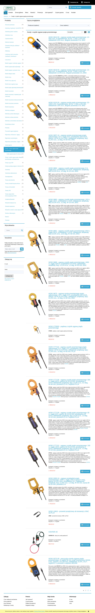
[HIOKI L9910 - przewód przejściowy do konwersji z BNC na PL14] (37, 514)
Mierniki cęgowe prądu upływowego (12, 66)
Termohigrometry (8, 176)
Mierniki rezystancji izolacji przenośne (13, 99)
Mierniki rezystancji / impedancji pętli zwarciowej (13, 95)
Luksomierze (8, 59)
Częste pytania (29, 601)
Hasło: (6, 269)
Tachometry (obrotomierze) (11, 173)
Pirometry (7, 127)
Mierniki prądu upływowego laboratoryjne (13, 87)
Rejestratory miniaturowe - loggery (12, 134)
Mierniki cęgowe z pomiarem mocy (12, 70)
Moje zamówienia (52, 601)
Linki (70, 603)
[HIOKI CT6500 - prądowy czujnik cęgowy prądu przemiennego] (37, 330)
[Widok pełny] (89, 32)
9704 (68, 51)
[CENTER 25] (37, 542)
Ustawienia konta (52, 605)
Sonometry (7, 169)
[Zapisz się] (22, 249)
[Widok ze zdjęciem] (85, 32)
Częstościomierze (9, 38)
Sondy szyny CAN (9, 162)
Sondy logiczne (8, 145)
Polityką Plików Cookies (39, 611)
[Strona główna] (9, 8)
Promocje (7, 220)
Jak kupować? (29, 599)
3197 (87, 182)
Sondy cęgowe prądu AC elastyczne (14, 153)
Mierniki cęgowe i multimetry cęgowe (13, 63)
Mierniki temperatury (9, 106)
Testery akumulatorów (10, 180)
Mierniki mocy (8, 77)
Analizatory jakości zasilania (11, 31)
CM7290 (88, 396)
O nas (70, 599)
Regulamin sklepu (30, 605)
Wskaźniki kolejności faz (10, 202)
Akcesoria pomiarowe (9, 24)
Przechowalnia (51, 603)
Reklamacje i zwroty (9, 605)
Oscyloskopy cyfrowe (9, 124)
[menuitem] (10, 12)
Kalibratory (7, 50)
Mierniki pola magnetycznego (11, 84)
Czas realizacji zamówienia (10, 599)
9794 (79, 116)
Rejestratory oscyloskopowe (11, 138)
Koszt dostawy (7, 603)
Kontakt (71, 601)
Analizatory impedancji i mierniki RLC (13, 28)
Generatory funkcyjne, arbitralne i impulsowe (12, 46)
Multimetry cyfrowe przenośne (11, 117)
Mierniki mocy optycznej (10, 80)
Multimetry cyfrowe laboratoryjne (12, 113)
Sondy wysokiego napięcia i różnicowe (13, 166)
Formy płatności (8, 601)
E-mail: (6, 264)
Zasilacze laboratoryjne (10, 213)
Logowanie (50, 599)
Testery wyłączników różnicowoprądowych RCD (10, 194)
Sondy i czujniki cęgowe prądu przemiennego (11, 149)
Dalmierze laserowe (9, 42)
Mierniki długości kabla (10, 73)
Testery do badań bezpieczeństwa (12, 183)
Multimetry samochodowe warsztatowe (13, 120)
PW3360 (79, 182)
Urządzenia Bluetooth (9, 199)
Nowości (7, 216)
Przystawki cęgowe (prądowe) (11, 131)
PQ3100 (54, 152)
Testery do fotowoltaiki (10, 187)
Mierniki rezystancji (9, 91)
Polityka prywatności (31, 603)
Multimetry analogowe (10, 110)
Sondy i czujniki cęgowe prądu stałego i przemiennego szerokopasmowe (13, 158)
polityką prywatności (12, 252)
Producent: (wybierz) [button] (33, 25)
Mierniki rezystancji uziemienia (11, 103)
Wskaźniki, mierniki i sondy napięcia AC (13, 209)
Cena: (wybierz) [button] (64, 25)
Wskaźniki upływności (10, 206)
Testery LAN (8, 190)
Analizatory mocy (9, 35)
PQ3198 (58, 396)
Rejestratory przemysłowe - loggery (12, 141)
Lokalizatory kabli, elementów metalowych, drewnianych (11, 55)
